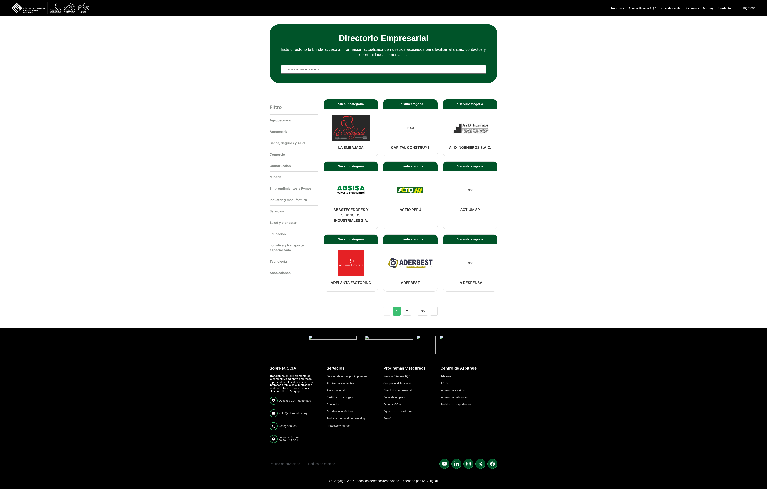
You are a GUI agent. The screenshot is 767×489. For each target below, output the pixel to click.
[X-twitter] (480, 464)
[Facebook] (492, 464)
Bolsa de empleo (671, 8)
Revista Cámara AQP (642, 8)
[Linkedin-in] (456, 464)
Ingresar (749, 8)
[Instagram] (468, 464)
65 (423, 311)
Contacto (724, 8)
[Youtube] (444, 464)
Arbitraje (708, 8)
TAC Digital (429, 481)
